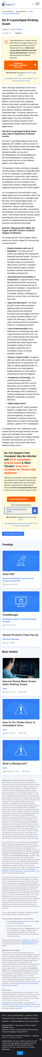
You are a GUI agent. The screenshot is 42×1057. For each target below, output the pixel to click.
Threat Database (7, 11)
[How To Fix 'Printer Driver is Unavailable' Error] (21, 709)
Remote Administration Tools (14, 578)
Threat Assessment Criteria (24, 1006)
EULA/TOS (5, 871)
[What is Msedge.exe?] (21, 750)
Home (4, 1015)
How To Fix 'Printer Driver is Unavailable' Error (19, 724)
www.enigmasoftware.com (18, 921)
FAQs (36, 838)
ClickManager (10, 614)
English (33, 4)
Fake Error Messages (11, 639)
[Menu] (37, 4)
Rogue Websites (21, 11)
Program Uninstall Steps (16, 1015)
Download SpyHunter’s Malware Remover (18, 65)
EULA (35, 78)
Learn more (6, 1049)
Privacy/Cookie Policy (22, 81)
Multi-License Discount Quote (17, 510)
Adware (16, 619)
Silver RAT (9, 574)
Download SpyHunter (18, 499)
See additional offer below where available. (19, 78)
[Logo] (8, 4)
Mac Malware (7, 619)
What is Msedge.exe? (15, 763)
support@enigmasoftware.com (30, 942)
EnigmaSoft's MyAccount (29, 943)
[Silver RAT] (21, 561)
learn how (21, 873)
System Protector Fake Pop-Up (20, 635)
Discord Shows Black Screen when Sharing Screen (19, 683)
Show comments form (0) (13, 534)
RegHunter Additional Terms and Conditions (25, 1021)
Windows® (29, 73)
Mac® (21, 75)
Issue (5, 688)
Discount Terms (30, 871)
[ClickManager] (21, 601)
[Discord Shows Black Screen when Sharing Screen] (21, 668)
